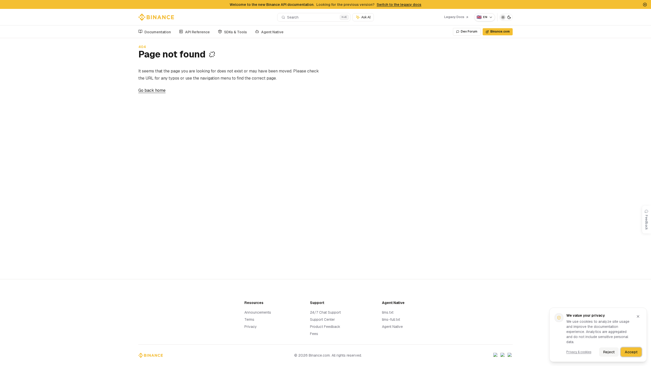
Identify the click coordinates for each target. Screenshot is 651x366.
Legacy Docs (454, 17)
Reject (609, 352)
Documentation (157, 32)
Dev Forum (469, 31)
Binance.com (500, 31)
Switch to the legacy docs (399, 4)
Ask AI (366, 17)
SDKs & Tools (235, 32)
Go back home (152, 90)
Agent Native (272, 32)
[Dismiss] (638, 316)
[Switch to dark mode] (506, 17)
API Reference (197, 32)
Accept (631, 352)
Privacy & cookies (578, 352)
